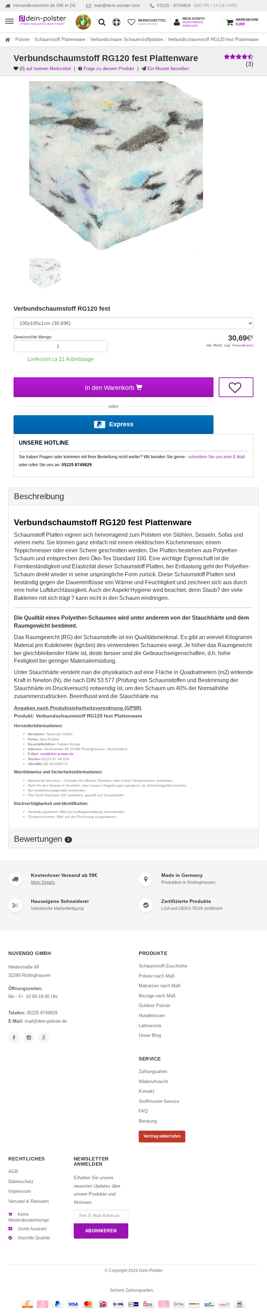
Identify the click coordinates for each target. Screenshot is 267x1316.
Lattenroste (150, 1025)
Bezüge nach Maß (157, 995)
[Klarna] (164, 1304)
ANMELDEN (190, 25)
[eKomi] (83, 22)
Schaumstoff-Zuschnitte (163, 966)
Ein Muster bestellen (168, 68)
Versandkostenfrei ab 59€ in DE (44, 5)
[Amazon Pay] (194, 1304)
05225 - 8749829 (197, 5)
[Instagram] (28, 1037)
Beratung (148, 1121)
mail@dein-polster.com (117, 5)
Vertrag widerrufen (162, 1136)
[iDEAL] (103, 1304)
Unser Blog (150, 1035)
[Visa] (73, 1304)
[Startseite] (7, 39)
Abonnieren (101, 1230)
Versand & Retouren (28, 1201)
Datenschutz (21, 1181)
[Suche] (102, 22)
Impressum (19, 1191)
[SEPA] (118, 1304)
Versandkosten (242, 345)
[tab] (133, 496)
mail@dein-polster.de (57, 754)
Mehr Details (43, 882)
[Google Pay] (179, 1304)
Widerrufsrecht (153, 1081)
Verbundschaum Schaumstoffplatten (126, 39)
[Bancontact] (209, 1304)
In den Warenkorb (110, 387)
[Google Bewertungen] (43, 1037)
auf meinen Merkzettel (48, 68)
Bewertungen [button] (42, 839)
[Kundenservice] (116, 22)
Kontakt (146, 1091)
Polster (22, 39)
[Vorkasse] (28, 1304)
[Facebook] (13, 1037)
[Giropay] (134, 1304)
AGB (13, 1171)
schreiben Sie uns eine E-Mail (216, 456)
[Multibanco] (240, 1304)
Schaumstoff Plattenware (59, 39)
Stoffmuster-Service (159, 1101)
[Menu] (11, 21)
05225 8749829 (42, 1012)
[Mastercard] (88, 1304)
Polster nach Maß (157, 976)
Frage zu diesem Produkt (108, 68)
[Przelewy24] (224, 1304)
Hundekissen (152, 1015)
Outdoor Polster (154, 1005)
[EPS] (148, 1304)
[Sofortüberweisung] (42, 1304)
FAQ (143, 1111)
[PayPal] (58, 1304)
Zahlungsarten (153, 1071)
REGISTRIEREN (193, 22)
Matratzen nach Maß (159, 985)
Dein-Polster (151, 1270)
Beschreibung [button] (39, 496)
